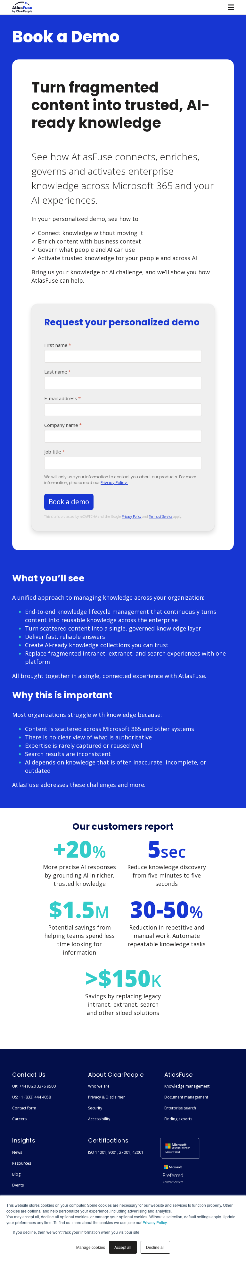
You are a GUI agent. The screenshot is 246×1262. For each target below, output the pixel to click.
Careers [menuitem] (19, 1119)
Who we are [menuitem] (99, 1086)
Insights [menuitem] (23, 1140)
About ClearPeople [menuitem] (115, 1075)
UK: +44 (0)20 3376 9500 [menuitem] (34, 1086)
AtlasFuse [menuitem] (178, 1075)
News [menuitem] (17, 1152)
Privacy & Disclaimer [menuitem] (106, 1097)
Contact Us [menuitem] (28, 1075)
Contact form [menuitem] (24, 1108)
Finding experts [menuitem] (178, 1119)
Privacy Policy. (114, 482)
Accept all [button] (122, 1247)
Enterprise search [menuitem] (180, 1108)
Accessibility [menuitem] (99, 1119)
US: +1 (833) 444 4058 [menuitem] (31, 1097)
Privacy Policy (155, 1222)
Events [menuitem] (18, 1185)
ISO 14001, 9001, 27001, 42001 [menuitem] (116, 1152)
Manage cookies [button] (90, 1247)
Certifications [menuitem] (108, 1140)
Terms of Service (160, 516)
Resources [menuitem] (21, 1163)
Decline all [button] (155, 1247)
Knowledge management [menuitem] (186, 1086)
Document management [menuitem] (186, 1097)
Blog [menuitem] (16, 1174)
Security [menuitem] (95, 1108)
